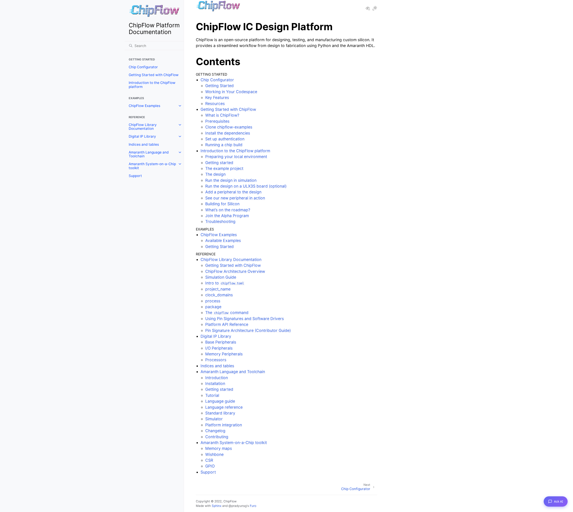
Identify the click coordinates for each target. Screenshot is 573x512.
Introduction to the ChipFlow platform (152, 85)
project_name (218, 289)
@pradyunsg (238, 506)
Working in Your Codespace (231, 91)
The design (215, 174)
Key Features (217, 97)
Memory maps (218, 448)
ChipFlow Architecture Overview (235, 271)
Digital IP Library (142, 136)
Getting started (219, 162)
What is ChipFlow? (222, 115)
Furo (253, 506)
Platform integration (223, 424)
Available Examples (223, 240)
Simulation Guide (220, 277)
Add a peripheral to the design (233, 192)
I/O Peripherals (219, 348)
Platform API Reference (226, 324)
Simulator (214, 418)
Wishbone (214, 454)
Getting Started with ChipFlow (154, 75)
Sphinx (216, 506)
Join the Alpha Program (227, 215)
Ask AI (558, 501)
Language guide (220, 401)
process (212, 301)
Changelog (215, 430)
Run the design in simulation (231, 180)
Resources (215, 103)
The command (226, 312)
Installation (215, 383)
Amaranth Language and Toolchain (149, 154)
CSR (209, 460)
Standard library (220, 413)
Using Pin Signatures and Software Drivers (244, 318)
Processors (215, 359)
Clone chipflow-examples (228, 127)
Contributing (216, 436)
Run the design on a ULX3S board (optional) (245, 186)
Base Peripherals (220, 342)
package (213, 306)
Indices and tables (144, 144)
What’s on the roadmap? (227, 209)
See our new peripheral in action (235, 198)
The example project (224, 168)
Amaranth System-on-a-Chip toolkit (152, 166)
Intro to (224, 283)
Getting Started (219, 85)
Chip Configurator (143, 67)
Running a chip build (223, 144)
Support (135, 176)
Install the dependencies (227, 133)
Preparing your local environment (236, 156)
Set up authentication (224, 139)
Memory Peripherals (224, 354)
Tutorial (212, 395)
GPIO (210, 466)
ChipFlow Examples (144, 106)
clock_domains (219, 294)
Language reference (224, 407)
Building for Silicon (222, 203)
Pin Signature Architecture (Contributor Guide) (248, 330)
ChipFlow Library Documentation (143, 127)
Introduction (216, 377)
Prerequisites (217, 121)
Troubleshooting (220, 221)
